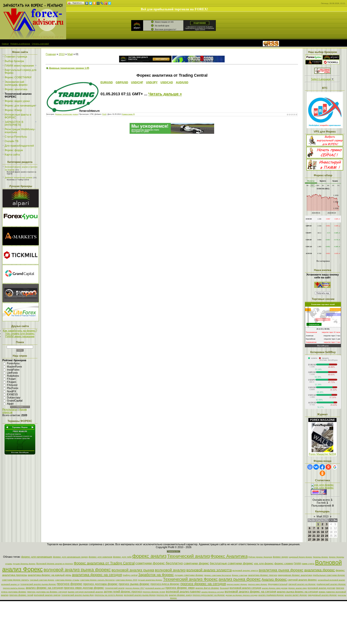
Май (70, 54)
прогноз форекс (69, 584)
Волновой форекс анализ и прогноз (54, 563)
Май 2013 (322, 516)
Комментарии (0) (128, 114)
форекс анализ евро (297, 588)
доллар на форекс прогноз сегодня (242, 595)
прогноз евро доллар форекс (84, 588)
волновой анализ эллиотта (209, 570)
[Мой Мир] (98, 3)
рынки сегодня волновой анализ (85, 591)
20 (309, 535)
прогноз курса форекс (165, 584)
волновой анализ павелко (183, 591)
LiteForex (12, 372)
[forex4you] (313, 58)
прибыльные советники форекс (329, 575)
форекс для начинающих (36, 556)
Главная (5, 44)
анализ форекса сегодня (212, 592)
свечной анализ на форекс (302, 584)
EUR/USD (106, 82)
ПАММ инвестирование (20, 336)
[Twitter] (91, 3)
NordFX (11, 391)
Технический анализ (188, 556)
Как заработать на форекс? (20, 330)
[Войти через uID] (310, 467)
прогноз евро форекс (257, 584)
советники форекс (196, 563)
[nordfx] (331, 63)
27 (309, 539)
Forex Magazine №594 (322, 454)
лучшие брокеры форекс (24, 564)
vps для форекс (264, 563)
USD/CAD (166, 82)
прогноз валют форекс (237, 584)
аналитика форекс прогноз (262, 575)
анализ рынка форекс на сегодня (297, 591)
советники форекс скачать (15, 580)
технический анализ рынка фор (77, 595)
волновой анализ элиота (245, 570)
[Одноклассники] (94, 3)
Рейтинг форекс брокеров (260, 557)
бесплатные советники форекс (231, 563)
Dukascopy (13, 397)
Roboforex (13, 375)
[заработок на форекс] (313, 63)
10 (326, 528)
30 (322, 539)
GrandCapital (14, 400)
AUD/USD (182, 82)
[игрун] (322, 72)
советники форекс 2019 (126, 580)
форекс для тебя (122, 557)
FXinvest (12, 385)
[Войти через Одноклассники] (322, 473)
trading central (130, 575)
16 (322, 532)
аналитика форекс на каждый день (49, 575)
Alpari (10, 403)
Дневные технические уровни (18, 177)
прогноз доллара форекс (100, 584)
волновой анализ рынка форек (140, 595)
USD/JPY (152, 82)
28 (313, 539)
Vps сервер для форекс (20, 333)
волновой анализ (170, 570)
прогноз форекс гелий (21, 595)
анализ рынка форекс (240, 579)
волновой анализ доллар (321, 588)
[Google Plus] (106, 3)
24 (326, 535)
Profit (104, 114)
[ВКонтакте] (87, 3)
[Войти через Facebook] (322, 467)
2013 (62, 54)
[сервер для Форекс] (20, 282)
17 (326, 532)
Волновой (224, 588)
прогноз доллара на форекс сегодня (47, 591)
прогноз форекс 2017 (135, 588)
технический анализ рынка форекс (38, 584)
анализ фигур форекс (207, 588)
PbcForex (12, 388)
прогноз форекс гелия (154, 592)
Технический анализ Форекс (190, 579)
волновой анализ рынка (133, 570)
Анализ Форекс (274, 579)
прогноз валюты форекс (14, 588)
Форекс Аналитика (229, 556)
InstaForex (13, 369)
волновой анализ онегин (47, 595)
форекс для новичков (100, 557)
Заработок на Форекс (156, 575)
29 (318, 539)
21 (313, 535)
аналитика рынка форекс (281, 570)
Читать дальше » (165, 94)
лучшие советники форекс (189, 575)
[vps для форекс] (20, 225)
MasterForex (14, 366)
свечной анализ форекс (302, 579)
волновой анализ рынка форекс (77, 569)
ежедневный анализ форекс (322, 595)
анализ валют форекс (296, 595)
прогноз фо (162, 595)
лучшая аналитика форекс (150, 580)
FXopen (11, 382)
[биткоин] (325, 127)
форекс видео (280, 557)
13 (309, 532)
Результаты (9, 409)
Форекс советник (239, 575)
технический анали (115, 588)
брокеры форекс (320, 557)
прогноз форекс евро (180, 588)
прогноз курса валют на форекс (208, 595)
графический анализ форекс (331, 584)
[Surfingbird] (110, 3)
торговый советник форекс (42, 580)
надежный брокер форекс (300, 557)
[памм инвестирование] (324, 169)
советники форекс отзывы (67, 580)
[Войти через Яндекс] (328, 467)
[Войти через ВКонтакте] (316, 467)
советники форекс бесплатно (159, 563)
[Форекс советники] (322, 286)
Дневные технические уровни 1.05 (69, 68)
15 (318, 532)
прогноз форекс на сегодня (203, 584)
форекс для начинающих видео (70, 557)
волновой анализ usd (155, 588)
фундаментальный (278, 584)
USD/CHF (137, 82)
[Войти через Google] (335, 467)
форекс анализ (149, 556)
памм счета (308, 563)
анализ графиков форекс (271, 595)
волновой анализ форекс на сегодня (250, 591)
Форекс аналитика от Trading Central (104, 563)
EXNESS (12, 394)
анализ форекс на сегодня (44, 588)
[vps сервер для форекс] (198, 61)
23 (322, 535)
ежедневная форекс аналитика (295, 575)
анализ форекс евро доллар (275, 588)
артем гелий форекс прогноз (123, 591)
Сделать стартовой (40, 44)
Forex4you (13, 363)
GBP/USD (122, 82)
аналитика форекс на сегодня (97, 575)
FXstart (11, 378)
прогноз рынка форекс (134, 584)
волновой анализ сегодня (245, 587)
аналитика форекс (319, 570)
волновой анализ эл (10, 584)
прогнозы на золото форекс (109, 595)
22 (318, 535)
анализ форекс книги (180, 595)
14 (313, 532)
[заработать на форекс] (33, 38)
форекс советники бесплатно (217, 575)
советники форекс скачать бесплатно (97, 580)
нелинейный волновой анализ (331, 580)
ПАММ (297, 563)
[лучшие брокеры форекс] (21, 206)
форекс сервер (283, 563)
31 (326, 539)
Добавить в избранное (20, 44)
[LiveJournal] (102, 3)
